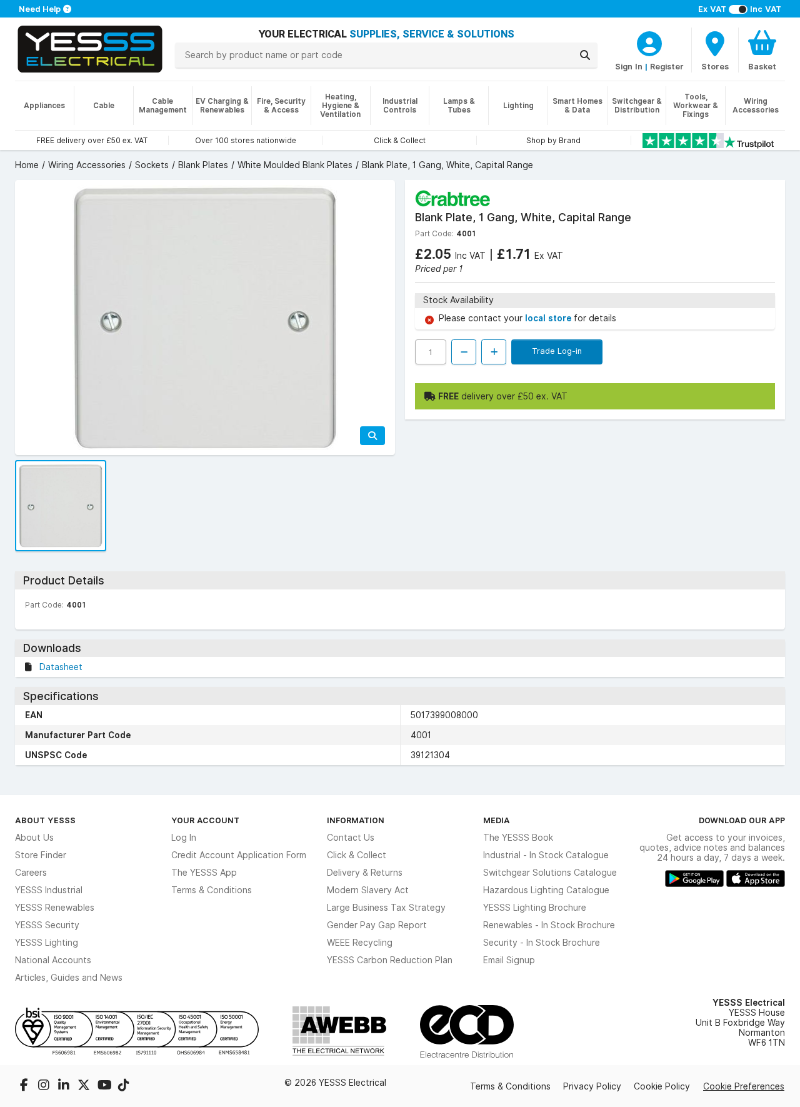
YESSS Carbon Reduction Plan (389, 960)
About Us (34, 838)
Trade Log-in (557, 351)
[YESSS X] (85, 1086)
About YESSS (45, 820)
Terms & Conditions (211, 890)
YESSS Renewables (54, 908)
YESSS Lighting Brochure (534, 908)
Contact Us (350, 838)
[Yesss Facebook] (25, 1086)
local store (549, 318)
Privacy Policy (592, 1086)
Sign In (628, 66)
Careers (31, 873)
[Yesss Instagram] (45, 1086)
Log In (183, 838)
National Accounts (53, 960)
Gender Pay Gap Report (377, 925)
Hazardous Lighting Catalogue (546, 890)
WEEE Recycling (359, 943)
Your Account (205, 820)
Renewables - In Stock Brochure (549, 925)
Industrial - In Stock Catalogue (546, 855)
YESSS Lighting (46, 943)
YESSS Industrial (48, 890)
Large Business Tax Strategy (386, 908)
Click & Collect (356, 855)
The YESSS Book (518, 838)
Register (667, 66)
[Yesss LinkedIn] (65, 1086)
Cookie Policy (662, 1086)
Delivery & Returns (364, 873)
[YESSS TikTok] (123, 1086)
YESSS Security (47, 925)
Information (355, 820)
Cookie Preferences (743, 1086)
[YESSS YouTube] (105, 1086)
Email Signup (509, 960)
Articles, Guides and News (68, 978)
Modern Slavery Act (368, 890)
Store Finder (40, 855)
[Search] (585, 55)
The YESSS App (204, 873)
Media (496, 820)
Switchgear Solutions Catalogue (550, 873)
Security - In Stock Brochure (541, 943)
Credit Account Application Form (238, 855)
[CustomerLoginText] (649, 42)
